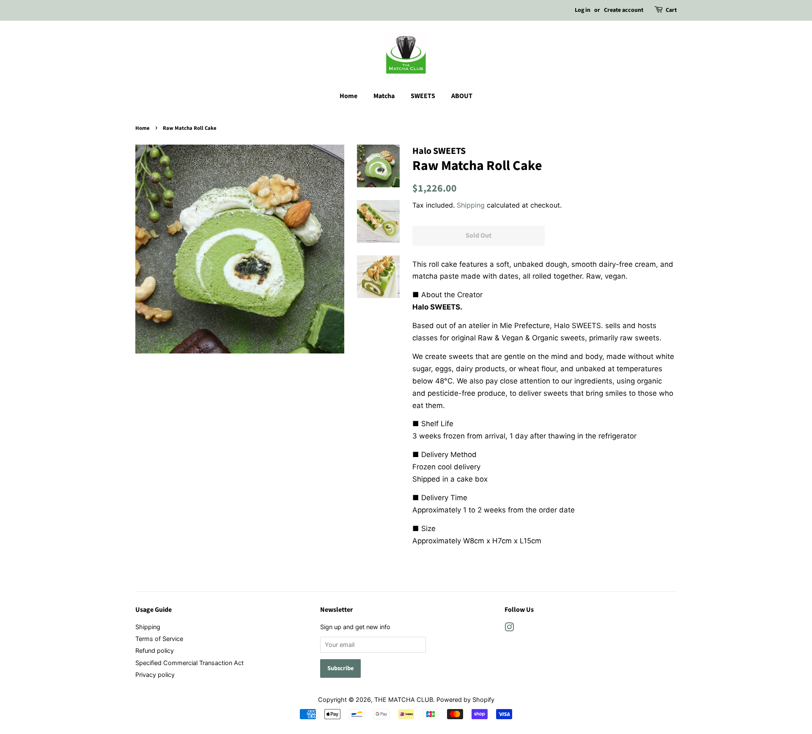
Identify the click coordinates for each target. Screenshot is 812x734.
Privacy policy (155, 674)
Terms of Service (159, 638)
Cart (671, 10)
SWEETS (423, 96)
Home (348, 96)
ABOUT (461, 96)
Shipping (471, 205)
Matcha (384, 96)
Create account (623, 10)
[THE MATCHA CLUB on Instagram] (509, 628)
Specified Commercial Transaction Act (189, 662)
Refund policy (154, 650)
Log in (582, 10)
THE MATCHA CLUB (403, 699)
